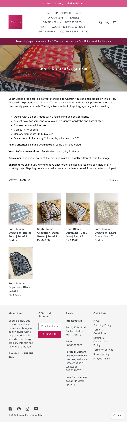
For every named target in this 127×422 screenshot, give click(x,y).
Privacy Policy (101, 358)
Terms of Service (103, 349)
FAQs (96, 320)
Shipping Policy (102, 325)
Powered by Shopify (35, 415)
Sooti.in (20, 415)
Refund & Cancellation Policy (100, 341)
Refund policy (101, 354)
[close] (123, 41)
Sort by (13, 180)
